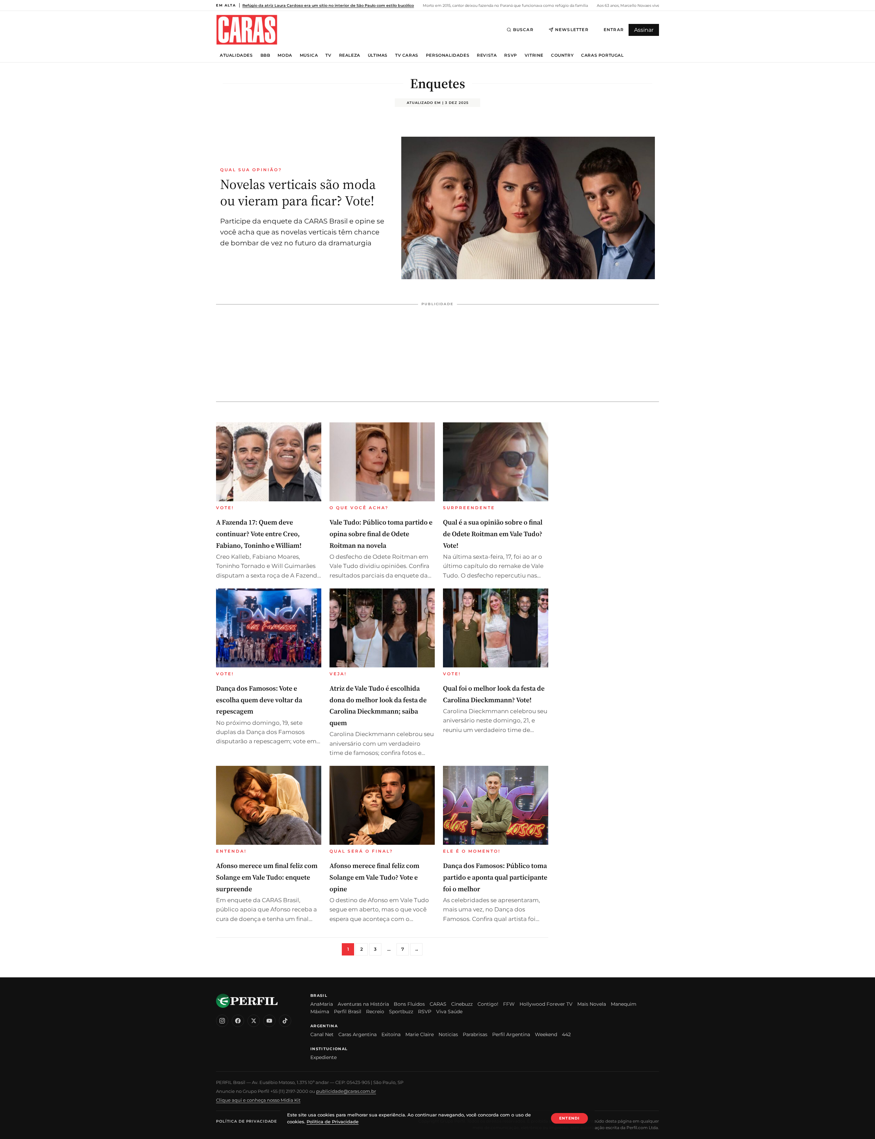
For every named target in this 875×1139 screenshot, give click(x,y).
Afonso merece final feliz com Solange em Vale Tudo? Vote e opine (374, 877)
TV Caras (406, 55)
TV (328, 55)
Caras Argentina (357, 1034)
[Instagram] (222, 1021)
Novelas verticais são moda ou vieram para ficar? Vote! (298, 192)
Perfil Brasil (347, 1011)
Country (562, 55)
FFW (509, 1004)
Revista (487, 55)
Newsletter (572, 29)
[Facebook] (238, 1021)
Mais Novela (591, 1004)
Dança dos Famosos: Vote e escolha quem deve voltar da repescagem (259, 699)
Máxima (319, 1011)
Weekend (546, 1034)
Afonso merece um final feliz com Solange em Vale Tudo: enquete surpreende (267, 877)
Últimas (378, 55)
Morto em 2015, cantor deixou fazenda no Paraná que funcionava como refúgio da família (505, 5)
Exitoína (391, 1034)
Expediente (323, 1057)
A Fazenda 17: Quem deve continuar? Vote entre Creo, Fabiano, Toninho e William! (258, 533)
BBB (265, 55)
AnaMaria (321, 1004)
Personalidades (447, 55)
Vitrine (534, 55)
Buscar (523, 29)
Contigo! (487, 1004)
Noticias (448, 1034)
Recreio (375, 1011)
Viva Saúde (449, 1011)
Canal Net (322, 1034)
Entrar (614, 29)
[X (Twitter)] (253, 1021)
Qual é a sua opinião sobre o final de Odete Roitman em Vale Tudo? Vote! (492, 533)
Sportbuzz (401, 1011)
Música (309, 55)
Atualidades (236, 55)
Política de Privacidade (246, 1121)
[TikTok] (285, 1021)
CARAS (438, 1004)
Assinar (644, 30)
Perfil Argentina (511, 1034)
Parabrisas (475, 1034)
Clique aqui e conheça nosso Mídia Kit (258, 1100)
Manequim (623, 1004)
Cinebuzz (462, 1004)
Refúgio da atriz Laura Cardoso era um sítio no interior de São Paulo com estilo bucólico (328, 5)
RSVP (510, 55)
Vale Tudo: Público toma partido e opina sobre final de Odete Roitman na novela (380, 533)
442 (566, 1034)
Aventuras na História (363, 1004)
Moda (285, 55)
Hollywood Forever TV (546, 1004)
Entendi (569, 1118)
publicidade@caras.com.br (346, 1091)
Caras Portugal (602, 55)
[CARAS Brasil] (247, 29)
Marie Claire (419, 1034)
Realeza (349, 55)
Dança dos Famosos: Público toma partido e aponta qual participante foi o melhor (495, 877)
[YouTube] (269, 1021)
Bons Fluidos (409, 1004)
